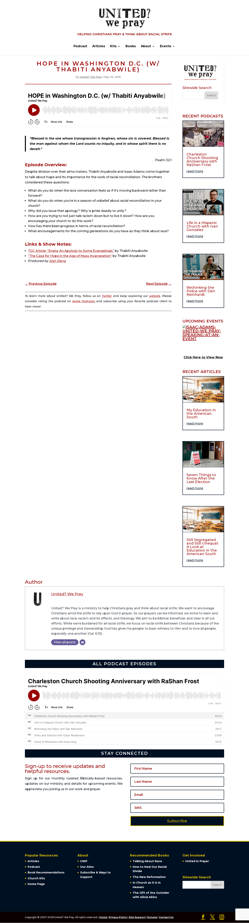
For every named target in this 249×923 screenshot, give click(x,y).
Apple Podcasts (83, 301)
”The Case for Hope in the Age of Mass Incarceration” (70, 256)
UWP (83, 861)
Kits (113, 46)
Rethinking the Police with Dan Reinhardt (201, 291)
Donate (152, 917)
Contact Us (166, 917)
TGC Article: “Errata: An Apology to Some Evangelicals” (71, 251)
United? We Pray (91, 76)
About (146, 46)
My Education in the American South (201, 413)
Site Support (137, 917)
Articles (98, 46)
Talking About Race (147, 861)
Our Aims (87, 867)
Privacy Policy (118, 917)
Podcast (80, 46)
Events (165, 46)
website (154, 296)
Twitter (107, 296)
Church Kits (36, 878)
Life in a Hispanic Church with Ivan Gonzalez (202, 226)
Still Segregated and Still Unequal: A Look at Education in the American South (202, 547)
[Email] (82, 642)
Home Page (36, 884)
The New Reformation (149, 877)
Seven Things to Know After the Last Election (201, 478)
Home (103, 917)
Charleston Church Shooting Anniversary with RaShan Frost (202, 159)
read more (195, 171)
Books (130, 46)
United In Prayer (197, 861)
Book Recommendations (46, 872)
